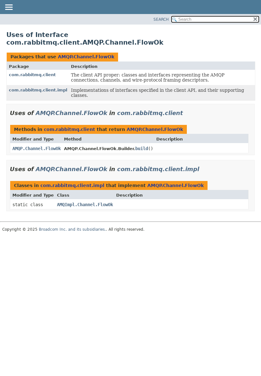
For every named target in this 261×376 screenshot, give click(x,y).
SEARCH (161, 19)
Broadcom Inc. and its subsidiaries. (72, 229)
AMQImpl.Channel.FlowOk (85, 204)
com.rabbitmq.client (32, 74)
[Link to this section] (187, 113)
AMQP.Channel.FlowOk (86, 56)
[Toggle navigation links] (8, 7)
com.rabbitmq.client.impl (38, 90)
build (141, 148)
